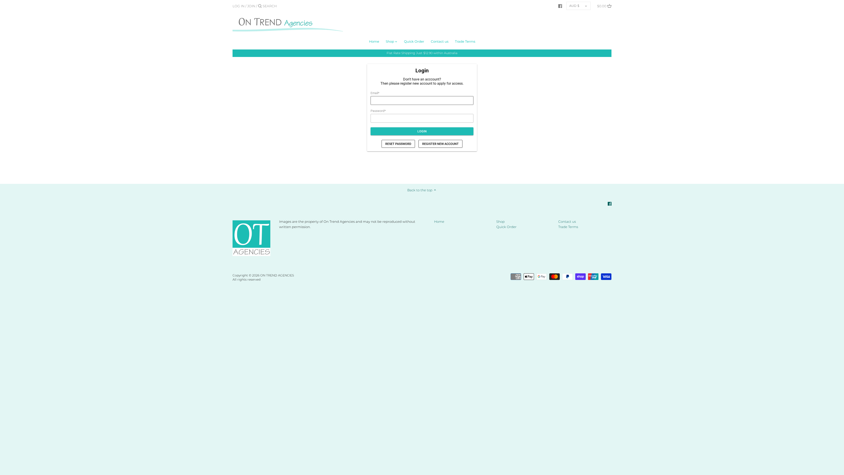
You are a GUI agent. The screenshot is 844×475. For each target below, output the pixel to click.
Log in (238, 6)
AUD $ (574, 5)
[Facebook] (560, 6)
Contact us (567, 221)
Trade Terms (568, 227)
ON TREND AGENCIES (277, 275)
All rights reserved (246, 279)
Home (439, 221)
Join (251, 6)
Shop (500, 221)
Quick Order (506, 227)
